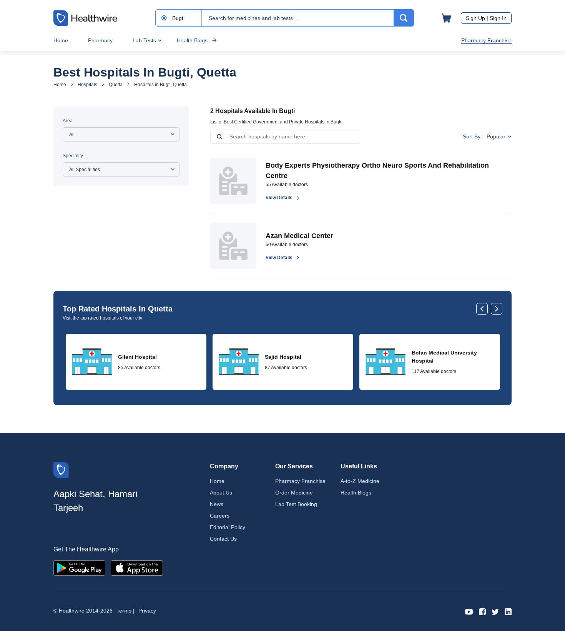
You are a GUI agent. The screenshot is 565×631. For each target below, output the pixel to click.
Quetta (116, 84)
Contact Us (223, 539)
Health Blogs (192, 40)
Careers (219, 516)
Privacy (147, 611)
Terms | (125, 611)
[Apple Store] (137, 567)
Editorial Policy (227, 527)
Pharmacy (100, 40)
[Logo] (61, 469)
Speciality (73, 155)
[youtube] (469, 611)
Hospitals (87, 84)
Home (60, 40)
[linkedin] (508, 611)
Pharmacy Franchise (486, 40)
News (216, 504)
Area (68, 120)
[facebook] (482, 611)
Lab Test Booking (296, 504)
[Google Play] (79, 567)
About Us (221, 492)
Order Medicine (294, 492)
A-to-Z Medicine (360, 481)
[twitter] (495, 611)
